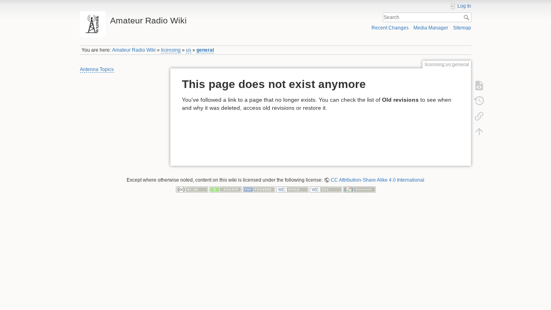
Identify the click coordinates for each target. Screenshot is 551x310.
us (188, 50)
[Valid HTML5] (292, 189)
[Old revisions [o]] (479, 101)
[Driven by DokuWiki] (359, 189)
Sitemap (462, 28)
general (205, 50)
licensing (171, 50)
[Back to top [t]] (479, 131)
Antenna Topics (97, 69)
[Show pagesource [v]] (479, 85)
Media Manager (430, 28)
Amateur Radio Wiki (134, 50)
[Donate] (225, 189)
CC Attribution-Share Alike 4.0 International (377, 180)
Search (467, 17)
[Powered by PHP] (259, 189)
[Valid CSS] (326, 189)
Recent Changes (390, 28)
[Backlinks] (479, 116)
